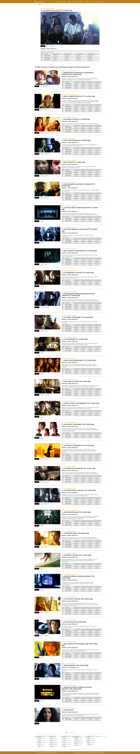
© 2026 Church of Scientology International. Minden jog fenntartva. (46, 752)
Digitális (86, 1)
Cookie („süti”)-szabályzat (86, 752)
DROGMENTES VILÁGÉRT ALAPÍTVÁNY (41, 736)
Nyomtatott (81, 1)
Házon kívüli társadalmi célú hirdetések (42, 742)
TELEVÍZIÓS (40, 4)
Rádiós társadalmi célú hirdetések (41, 740)
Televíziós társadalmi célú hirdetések (41, 738)
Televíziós (64, 1)
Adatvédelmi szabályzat (78, 752)
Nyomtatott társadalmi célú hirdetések (42, 744)
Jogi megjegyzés (102, 752)
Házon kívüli (75, 1)
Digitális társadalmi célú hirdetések (41, 746)
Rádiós (69, 1)
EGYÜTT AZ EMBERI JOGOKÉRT (48, 8)
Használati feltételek (94, 752)
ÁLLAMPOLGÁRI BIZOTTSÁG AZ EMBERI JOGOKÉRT (78, 737)
